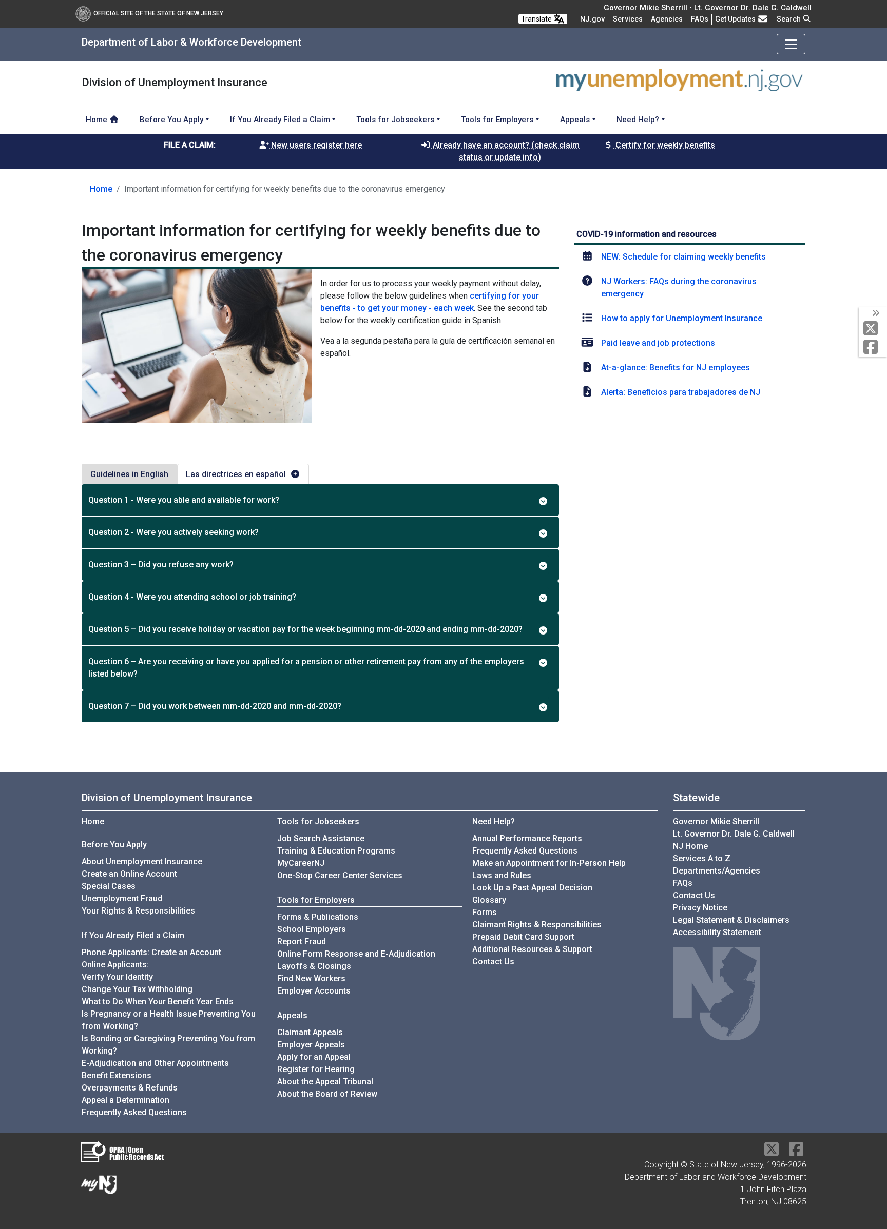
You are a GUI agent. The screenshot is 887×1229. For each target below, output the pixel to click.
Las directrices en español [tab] (236, 474)
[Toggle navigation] (791, 44)
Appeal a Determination (125, 1100)
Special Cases (109, 886)
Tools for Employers (316, 900)
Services (628, 19)
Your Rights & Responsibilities (138, 911)
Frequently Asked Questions (134, 1112)
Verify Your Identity (117, 977)
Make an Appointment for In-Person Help (549, 863)
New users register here (315, 145)
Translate (537, 19)
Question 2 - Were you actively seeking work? (173, 532)
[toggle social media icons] (875, 313)
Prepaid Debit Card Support (523, 937)
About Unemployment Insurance (142, 861)
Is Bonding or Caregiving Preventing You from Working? (168, 1045)
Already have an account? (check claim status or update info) (505, 151)
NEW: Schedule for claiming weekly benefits (683, 257)
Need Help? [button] (637, 119)
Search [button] (789, 19)
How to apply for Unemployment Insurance (681, 318)
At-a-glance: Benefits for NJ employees (675, 367)
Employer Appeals (311, 1044)
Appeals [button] (575, 119)
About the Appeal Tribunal (325, 1081)
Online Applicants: (115, 964)
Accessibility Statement (717, 932)
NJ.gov (592, 19)
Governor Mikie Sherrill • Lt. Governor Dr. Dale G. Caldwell (708, 7)
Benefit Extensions (116, 1075)
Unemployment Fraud (122, 898)
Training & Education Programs (336, 851)
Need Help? (493, 821)
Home (97, 119)
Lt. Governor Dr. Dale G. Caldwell (734, 834)
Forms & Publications (317, 917)
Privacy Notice (700, 908)
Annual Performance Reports (527, 838)
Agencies (667, 19)
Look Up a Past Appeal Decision (532, 888)
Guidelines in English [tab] (129, 474)
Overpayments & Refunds (130, 1088)
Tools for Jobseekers (318, 821)
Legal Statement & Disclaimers (731, 920)
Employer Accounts (314, 991)
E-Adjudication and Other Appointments (155, 1063)
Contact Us (493, 961)
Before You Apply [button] (171, 119)
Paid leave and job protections (658, 343)
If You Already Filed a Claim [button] (280, 119)
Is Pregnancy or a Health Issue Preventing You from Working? (169, 1020)
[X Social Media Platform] (873, 329)
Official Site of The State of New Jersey (158, 13)
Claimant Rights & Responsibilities (537, 924)
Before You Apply (114, 844)
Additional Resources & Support (532, 949)
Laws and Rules (501, 875)
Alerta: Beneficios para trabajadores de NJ (680, 392)
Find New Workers (311, 978)
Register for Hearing (316, 1069)
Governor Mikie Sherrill (716, 821)
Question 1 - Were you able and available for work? (183, 500)
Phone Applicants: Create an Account (151, 952)
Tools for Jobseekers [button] (395, 119)
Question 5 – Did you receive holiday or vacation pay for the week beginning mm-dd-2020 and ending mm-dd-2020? (305, 629)
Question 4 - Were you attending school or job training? (192, 597)
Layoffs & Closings (314, 966)
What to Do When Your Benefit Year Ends (158, 1001)
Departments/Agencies (716, 871)
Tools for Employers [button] (497, 119)
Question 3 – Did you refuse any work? (161, 564)
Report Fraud (301, 941)
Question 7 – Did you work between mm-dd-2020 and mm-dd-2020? (214, 706)
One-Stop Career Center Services (339, 875)
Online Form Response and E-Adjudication (356, 954)
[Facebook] (873, 347)
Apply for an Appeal (314, 1057)
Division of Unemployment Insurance (167, 797)
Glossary (489, 900)
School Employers (311, 929)
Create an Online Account (129, 874)
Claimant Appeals (310, 1032)
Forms (484, 912)
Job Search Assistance (320, 838)
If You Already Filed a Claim (133, 935)
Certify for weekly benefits (664, 145)
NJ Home (690, 846)
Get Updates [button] (736, 19)
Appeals (292, 1015)
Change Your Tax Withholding (137, 989)
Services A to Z (701, 858)
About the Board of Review (327, 1094)
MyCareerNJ (300, 863)
